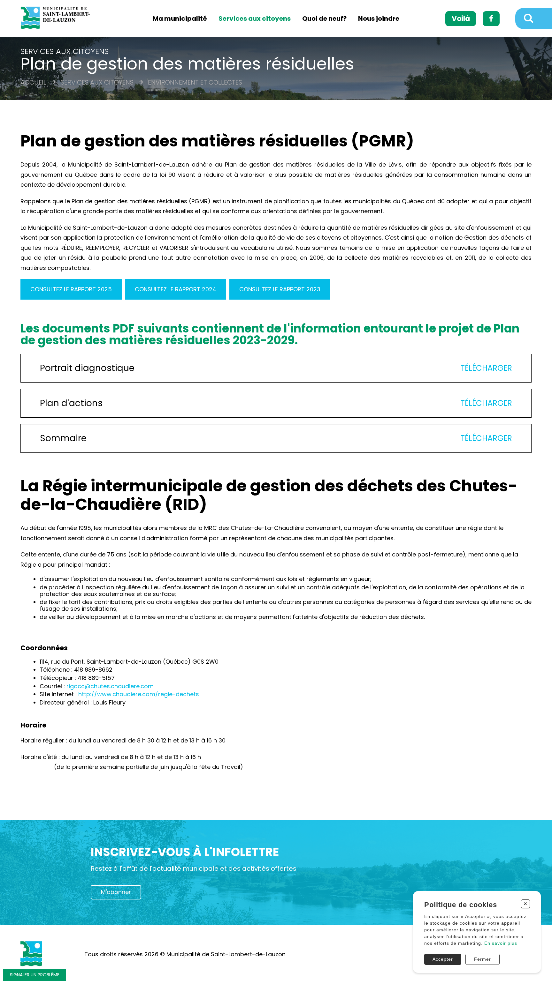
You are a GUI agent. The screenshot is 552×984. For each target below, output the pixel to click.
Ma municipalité (180, 18)
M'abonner (116, 892)
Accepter (443, 959)
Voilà (461, 19)
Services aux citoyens (254, 18)
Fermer (482, 959)
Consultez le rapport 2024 (175, 289)
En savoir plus (500, 943)
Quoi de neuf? (324, 18)
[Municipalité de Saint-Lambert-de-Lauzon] (58, 18)
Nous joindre (378, 18)
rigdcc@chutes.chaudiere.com (110, 686)
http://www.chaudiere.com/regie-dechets (138, 694)
